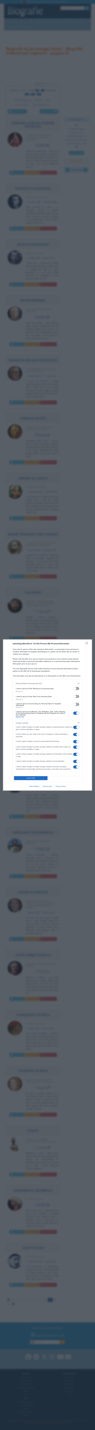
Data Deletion (34, 786)
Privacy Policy (61, 786)
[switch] (76, 688)
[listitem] (47, 683)
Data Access (47, 786)
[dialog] (47, 715)
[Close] (87, 644)
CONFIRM (31, 778)
